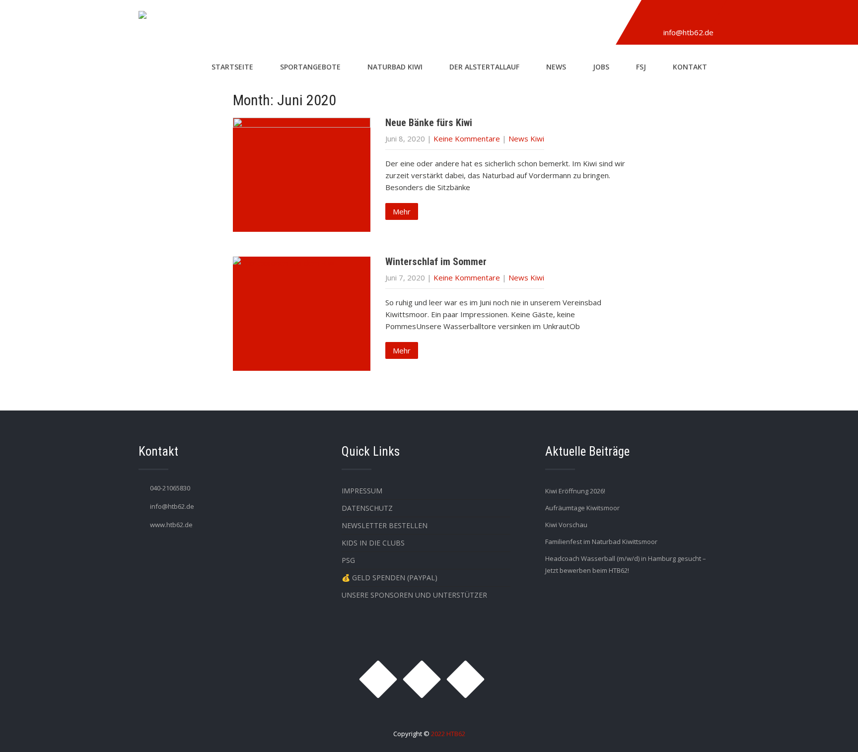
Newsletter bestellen (385, 525)
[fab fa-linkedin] (701, 16)
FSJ (641, 66)
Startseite (232, 66)
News (556, 66)
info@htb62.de (688, 32)
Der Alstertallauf (484, 66)
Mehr (402, 211)
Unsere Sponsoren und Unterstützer (414, 595)
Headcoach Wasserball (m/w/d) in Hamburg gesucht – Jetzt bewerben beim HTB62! (625, 564)
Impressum (362, 490)
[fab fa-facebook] (678, 16)
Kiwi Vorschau (566, 524)
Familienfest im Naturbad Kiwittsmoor (601, 541)
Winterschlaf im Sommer (436, 262)
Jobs (601, 66)
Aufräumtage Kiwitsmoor (582, 507)
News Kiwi (526, 138)
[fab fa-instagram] (655, 16)
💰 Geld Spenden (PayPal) (389, 577)
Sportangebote (310, 66)
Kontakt (690, 66)
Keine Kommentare (466, 138)
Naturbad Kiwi (395, 66)
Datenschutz (367, 508)
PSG (348, 560)
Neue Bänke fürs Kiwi (428, 123)
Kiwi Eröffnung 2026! (575, 490)
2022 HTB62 (448, 733)
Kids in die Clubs (373, 542)
